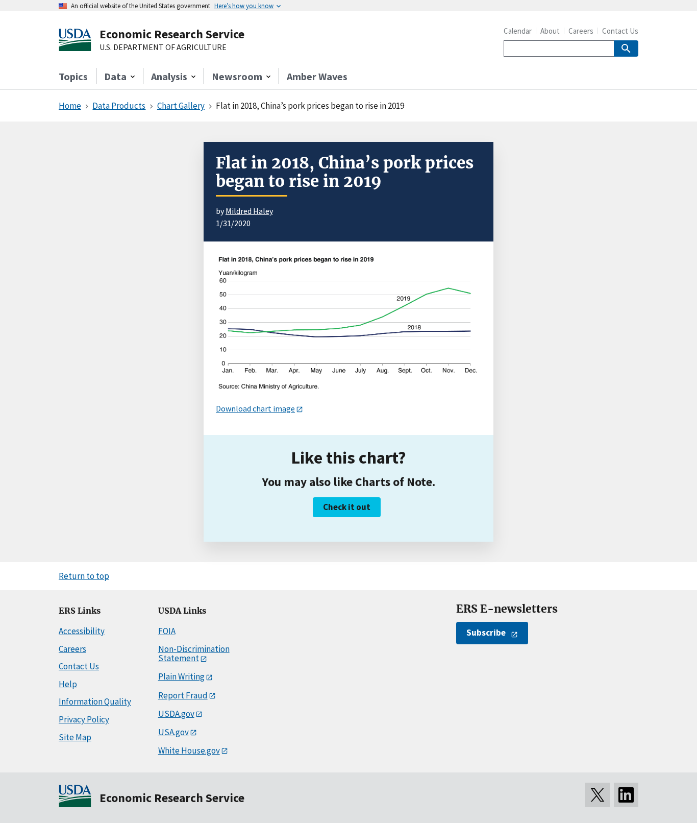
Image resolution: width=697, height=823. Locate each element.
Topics (73, 76)
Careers (580, 31)
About (550, 31)
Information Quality (95, 701)
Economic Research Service (171, 34)
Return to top (84, 576)
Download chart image (255, 408)
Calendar (518, 31)
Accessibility (82, 631)
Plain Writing (181, 676)
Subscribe (486, 632)
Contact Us (620, 31)
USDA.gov (176, 713)
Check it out (346, 507)
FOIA (167, 631)
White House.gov (189, 750)
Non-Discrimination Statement (194, 653)
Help (68, 684)
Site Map (75, 737)
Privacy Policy (84, 719)
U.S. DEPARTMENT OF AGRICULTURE (163, 47)
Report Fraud (183, 695)
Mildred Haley (249, 211)
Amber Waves (317, 76)
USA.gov (173, 732)
